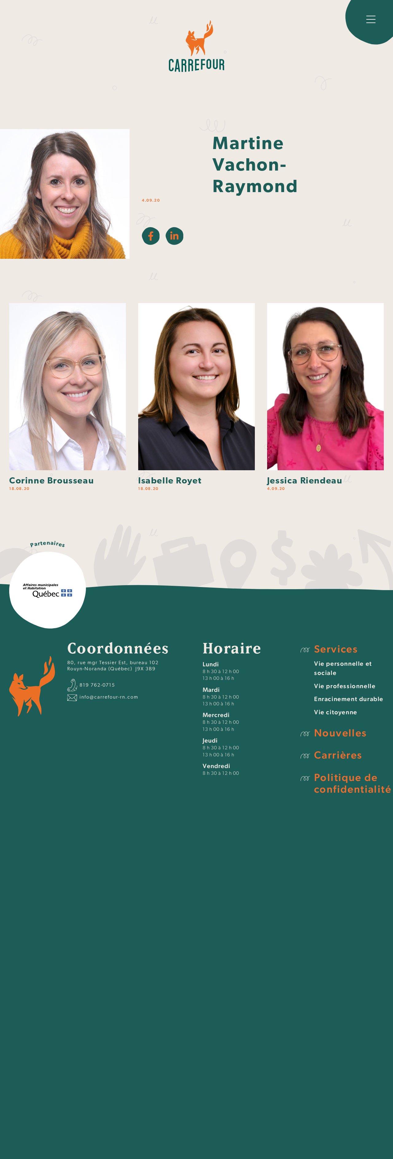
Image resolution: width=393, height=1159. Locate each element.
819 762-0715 (96, 685)
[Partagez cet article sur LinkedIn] (174, 236)
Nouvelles (340, 733)
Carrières (338, 755)
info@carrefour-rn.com (108, 697)
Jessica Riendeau (305, 481)
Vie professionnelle (344, 686)
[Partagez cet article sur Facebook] (151, 236)
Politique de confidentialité (352, 783)
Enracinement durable (348, 699)
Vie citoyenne (335, 712)
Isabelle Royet (169, 481)
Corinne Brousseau (51, 481)
